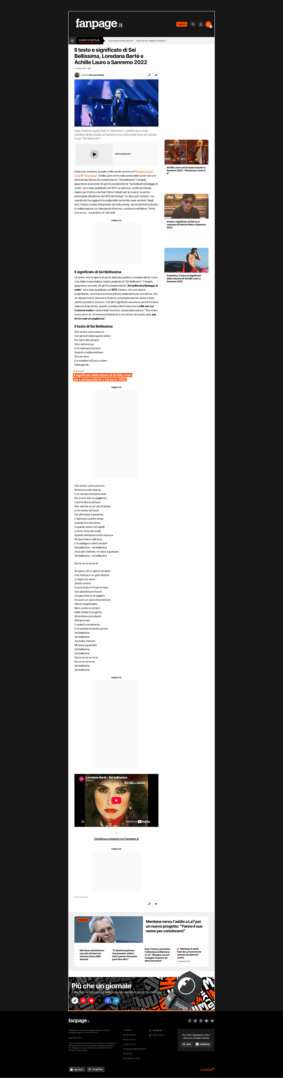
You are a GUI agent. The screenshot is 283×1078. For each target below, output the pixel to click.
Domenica (90, 175)
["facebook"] (108, 1000)
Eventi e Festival (89, 40)
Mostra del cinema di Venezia (150, 41)
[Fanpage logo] (95, 24)
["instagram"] (83, 1000)
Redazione (128, 1054)
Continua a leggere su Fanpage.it (116, 839)
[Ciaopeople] (207, 1070)
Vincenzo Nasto (96, 75)
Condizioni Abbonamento (134, 1049)
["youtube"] (91, 1000)
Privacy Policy (129, 1039)
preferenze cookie (131, 1058)
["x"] (99, 1000)
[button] (155, 75)
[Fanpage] (79, 1020)
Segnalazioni (129, 1035)
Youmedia (127, 1030)
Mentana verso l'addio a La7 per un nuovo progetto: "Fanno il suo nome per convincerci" (174, 926)
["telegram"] (116, 1000)
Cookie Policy (129, 1044)
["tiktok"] (74, 1000)
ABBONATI (181, 24)
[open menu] (72, 40)
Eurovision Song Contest (121, 41)
